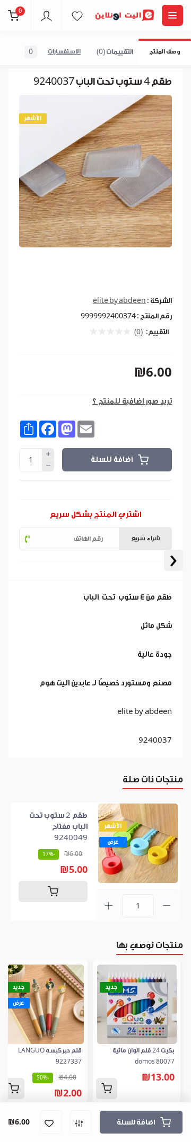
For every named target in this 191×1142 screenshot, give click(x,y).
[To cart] (53, 891)
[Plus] (48, 454)
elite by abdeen (119, 301)
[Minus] (48, 466)
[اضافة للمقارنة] (80, 1122)
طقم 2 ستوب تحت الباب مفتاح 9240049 (58, 826)
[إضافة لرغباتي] (51, 1122)
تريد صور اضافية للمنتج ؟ (132, 401)
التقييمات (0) (115, 52)
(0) (138, 332)
